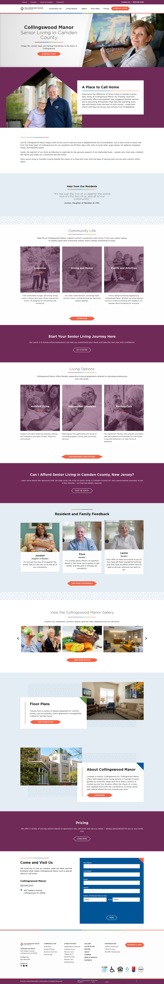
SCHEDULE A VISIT (120, 8)
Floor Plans (89, 946)
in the (110, 899)
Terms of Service (100, 982)
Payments (88, 960)
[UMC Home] (31, 9)
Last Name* (88, 871)
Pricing (87, 949)
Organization (110, 943)
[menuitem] (55, 9)
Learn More (100, 795)
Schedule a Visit (134, 945)
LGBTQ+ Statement (111, 946)
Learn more (82, 318)
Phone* (86, 887)
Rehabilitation (69, 962)
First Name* (88, 863)
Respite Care (68, 959)
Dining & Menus (49, 949)
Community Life (50, 943)
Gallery (87, 943)
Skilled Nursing (69, 957)
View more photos (82, 660)
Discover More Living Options (82, 457)
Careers (87, 954)
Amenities (47, 946)
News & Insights (90, 957)
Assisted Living (69, 949)
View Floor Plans (45, 722)
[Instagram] (24, 966)
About (87, 952)
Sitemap (141, 981)
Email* (86, 879)
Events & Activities (50, 952)
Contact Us (125, 2)
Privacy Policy (87, 982)
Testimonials (48, 954)
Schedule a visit (49, 54)
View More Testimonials (82, 583)
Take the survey (82, 491)
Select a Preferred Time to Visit (95, 896)
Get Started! (82, 350)
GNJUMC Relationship (112, 952)
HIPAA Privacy (110, 949)
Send (112, 918)
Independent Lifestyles (72, 946)
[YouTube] (26, 966)
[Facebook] (21, 966)
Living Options (70, 943)
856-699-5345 (138, 2)
